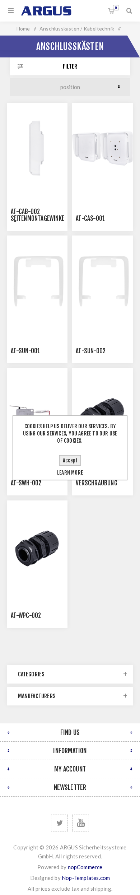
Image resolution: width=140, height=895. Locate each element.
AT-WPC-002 (26, 615)
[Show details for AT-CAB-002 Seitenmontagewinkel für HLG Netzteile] (37, 148)
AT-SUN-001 (25, 351)
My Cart (116, 8)
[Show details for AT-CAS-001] (102, 148)
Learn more (70, 472)
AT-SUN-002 (91, 351)
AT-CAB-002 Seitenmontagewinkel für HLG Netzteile (39, 218)
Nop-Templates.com (86, 878)
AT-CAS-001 (90, 218)
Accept (70, 460)
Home (23, 28)
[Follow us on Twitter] (59, 823)
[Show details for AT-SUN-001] (37, 281)
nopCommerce (85, 867)
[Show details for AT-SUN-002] (102, 281)
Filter (70, 66)
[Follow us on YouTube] (80, 823)
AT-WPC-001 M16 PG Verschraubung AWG (100, 483)
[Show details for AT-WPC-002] (37, 545)
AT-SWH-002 (26, 483)
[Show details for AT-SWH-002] (37, 413)
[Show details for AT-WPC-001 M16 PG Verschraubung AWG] (102, 413)
